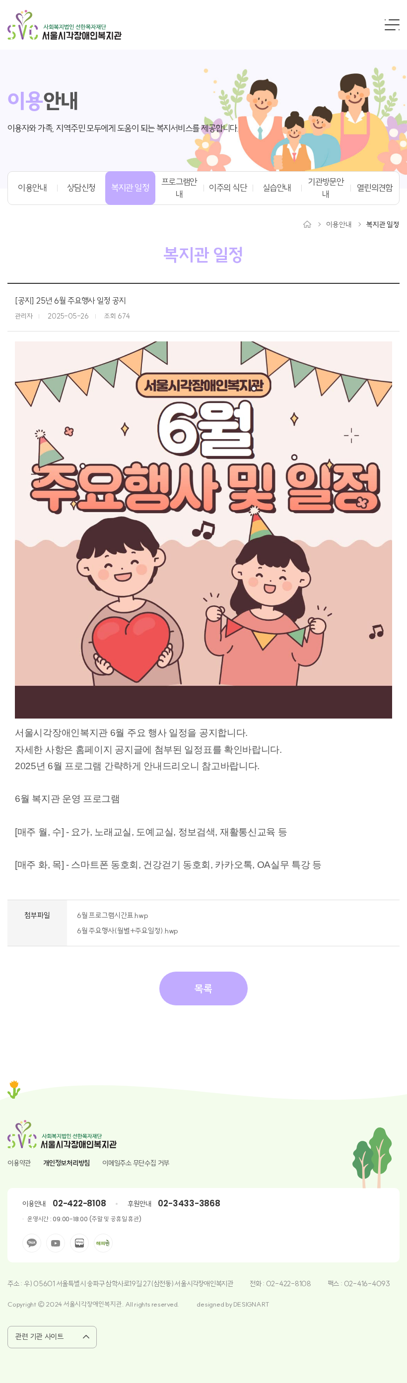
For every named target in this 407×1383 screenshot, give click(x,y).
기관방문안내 (325, 188)
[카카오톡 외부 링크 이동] (31, 1243)
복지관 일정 (130, 188)
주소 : (15, 1283)
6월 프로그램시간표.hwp (112, 915)
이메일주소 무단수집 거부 (135, 1163)
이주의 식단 (228, 188)
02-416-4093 (367, 1283)
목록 (203, 988)
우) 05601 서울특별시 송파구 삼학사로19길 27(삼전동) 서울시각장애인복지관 (128, 1283)
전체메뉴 (392, 24)
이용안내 (32, 188)
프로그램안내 (179, 188)
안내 (42, 101)
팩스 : (336, 1283)
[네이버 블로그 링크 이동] (79, 1243)
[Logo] (64, 25)
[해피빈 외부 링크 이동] (103, 1243)
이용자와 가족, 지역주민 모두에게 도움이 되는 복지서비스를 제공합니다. (123, 128)
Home (307, 224)
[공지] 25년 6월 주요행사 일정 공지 (70, 300)
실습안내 (277, 188)
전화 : (258, 1283)
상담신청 (81, 188)
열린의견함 (375, 188)
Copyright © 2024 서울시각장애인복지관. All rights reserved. (93, 1304)
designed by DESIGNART (233, 1304)
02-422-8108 (79, 1203)
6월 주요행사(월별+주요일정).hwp (127, 930)
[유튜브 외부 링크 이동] (55, 1243)
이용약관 (19, 1163)
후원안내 (139, 1203)
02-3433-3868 (189, 1203)
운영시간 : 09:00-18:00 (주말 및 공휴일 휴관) (84, 1219)
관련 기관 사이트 (39, 1336)
